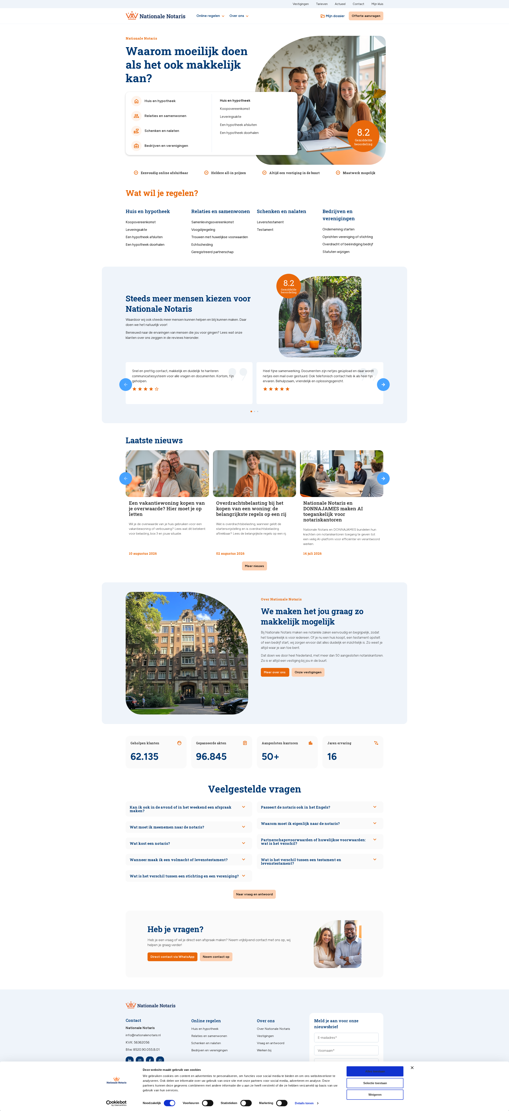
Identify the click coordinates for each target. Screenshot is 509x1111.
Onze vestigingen (308, 672)
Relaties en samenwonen (209, 1036)
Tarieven (322, 4)
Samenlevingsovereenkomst (212, 222)
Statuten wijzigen (336, 252)
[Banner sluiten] (412, 1067)
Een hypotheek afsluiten (238, 125)
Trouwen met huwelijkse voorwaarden (219, 237)
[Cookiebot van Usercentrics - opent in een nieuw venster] (116, 1103)
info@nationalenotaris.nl (143, 1035)
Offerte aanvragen (366, 16)
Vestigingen (301, 4)
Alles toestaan (375, 1071)
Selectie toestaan (375, 1083)
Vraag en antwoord (270, 1043)
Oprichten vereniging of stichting (347, 237)
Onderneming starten (338, 229)
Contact (358, 4)
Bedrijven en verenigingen (209, 1050)
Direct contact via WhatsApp (172, 957)
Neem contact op (216, 957)
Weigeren (375, 1094)
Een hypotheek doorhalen (239, 133)
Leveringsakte (230, 117)
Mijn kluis (377, 4)
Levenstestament (270, 222)
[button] (125, 384)
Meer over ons (275, 672)
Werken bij (264, 1050)
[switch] (203, 1103)
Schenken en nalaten (206, 1043)
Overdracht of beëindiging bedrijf (347, 244)
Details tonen (304, 1103)
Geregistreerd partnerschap (212, 252)
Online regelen (210, 16)
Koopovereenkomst (235, 109)
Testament (265, 230)
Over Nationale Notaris (273, 1029)
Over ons (239, 16)
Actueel (340, 4)
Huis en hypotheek (235, 100)
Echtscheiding (202, 245)
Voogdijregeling (203, 230)
